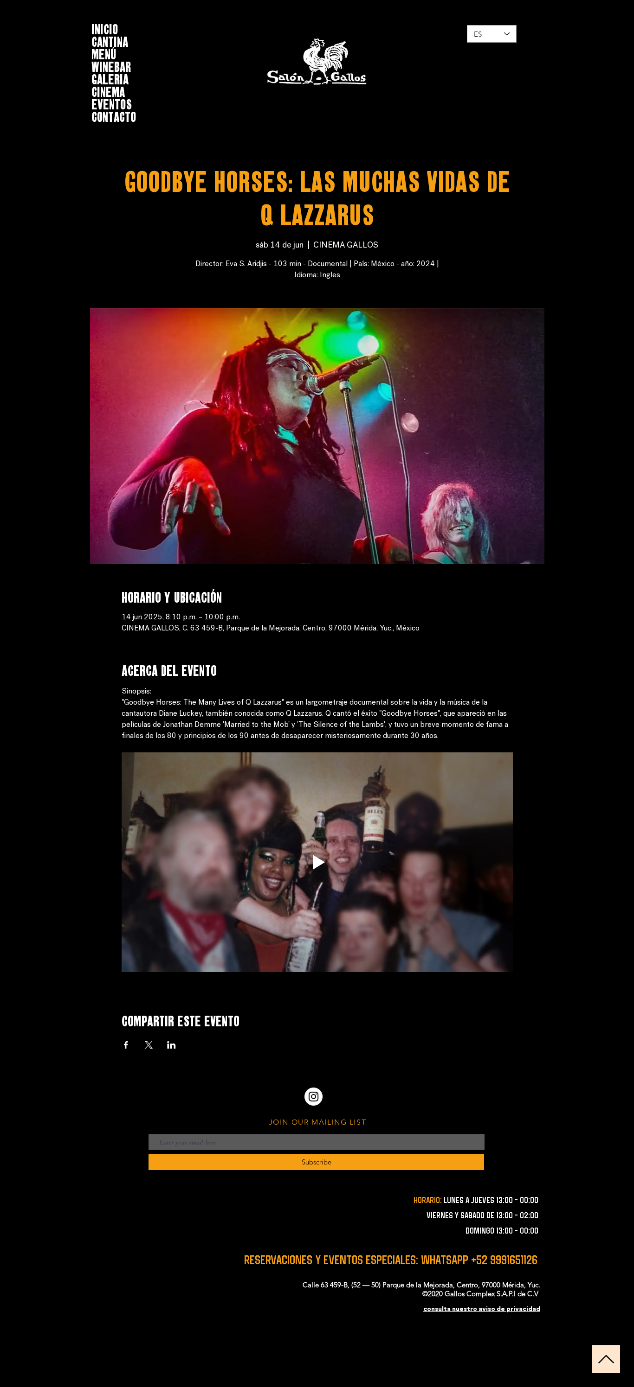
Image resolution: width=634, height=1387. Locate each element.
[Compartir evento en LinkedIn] (171, 1045)
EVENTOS (111, 103)
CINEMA (108, 90)
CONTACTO (113, 115)
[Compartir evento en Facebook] (126, 1045)
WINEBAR (111, 65)
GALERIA (110, 78)
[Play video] (317, 862)
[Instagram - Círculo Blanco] (313, 1097)
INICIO (104, 28)
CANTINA (109, 40)
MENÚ (103, 53)
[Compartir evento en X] (148, 1045)
